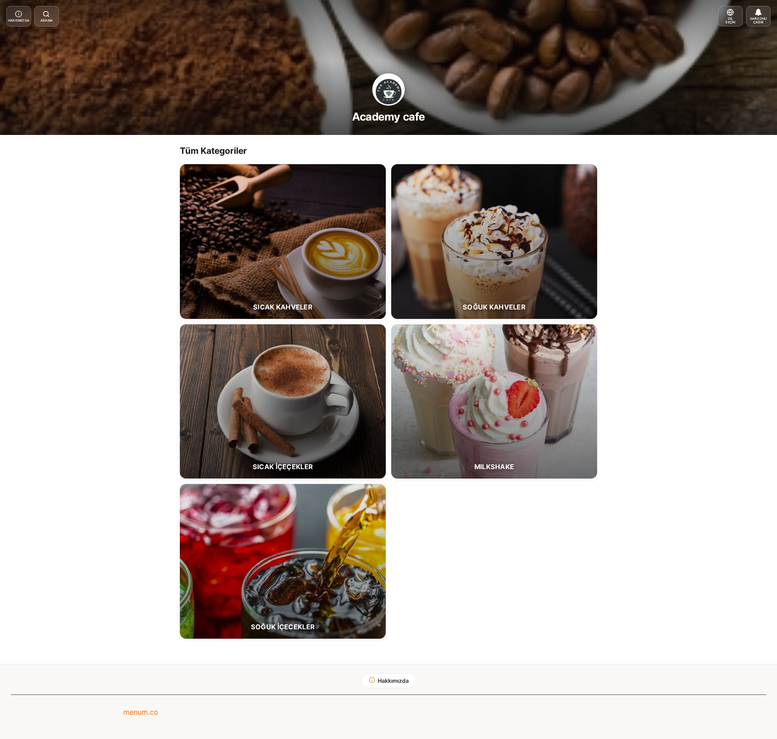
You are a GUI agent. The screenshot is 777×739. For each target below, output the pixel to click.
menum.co (140, 712)
